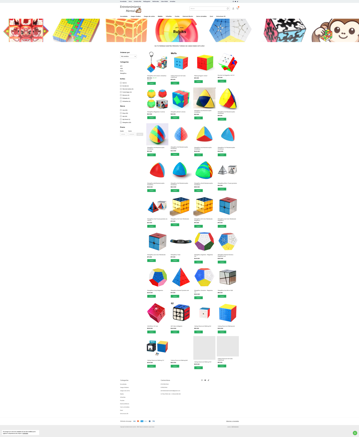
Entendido (25, 433)
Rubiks (160, 16)
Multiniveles (155, 1)
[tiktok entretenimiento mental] (237, 1)
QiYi (121, 66)
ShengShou (123, 73)
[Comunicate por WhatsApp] (355, 433)
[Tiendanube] (233, 427)
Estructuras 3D (220, 16)
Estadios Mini (137, 1)
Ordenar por (125, 52)
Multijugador (146, 1)
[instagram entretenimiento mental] (233, 1)
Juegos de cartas (149, 16)
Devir (211, 16)
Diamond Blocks (188, 16)
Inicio (130, 1)
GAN (121, 68)
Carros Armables (201, 16)
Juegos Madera (136, 16)
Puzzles (177, 16)
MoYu (121, 71)
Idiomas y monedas (232, 421)
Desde (122, 131)
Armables (172, 1)
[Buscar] (227, 8)
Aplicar (140, 134)
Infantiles (169, 16)
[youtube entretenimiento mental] (235, 1)
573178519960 (165, 384)
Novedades (123, 1)
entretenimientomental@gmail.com (170, 390)
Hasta (130, 131)
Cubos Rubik (164, 1)
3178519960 (164, 387)
